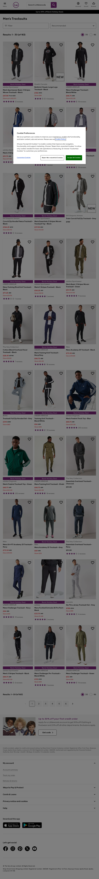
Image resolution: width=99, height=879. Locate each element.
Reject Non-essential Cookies (52, 158)
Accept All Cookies (74, 158)
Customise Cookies (24, 157)
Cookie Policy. (60, 139)
